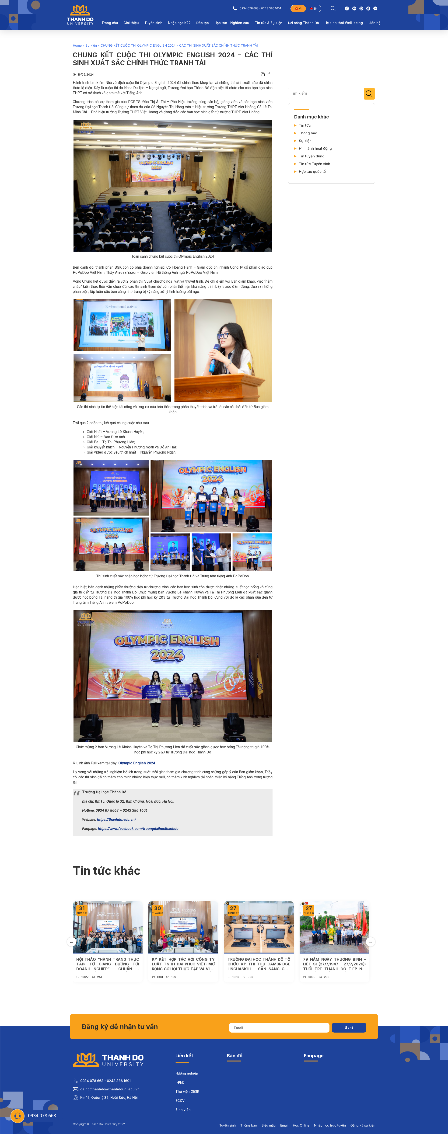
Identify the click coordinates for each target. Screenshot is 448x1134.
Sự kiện (91, 45)
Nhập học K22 (179, 23)
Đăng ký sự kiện (362, 1125)
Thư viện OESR (187, 1091)
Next (370, 942)
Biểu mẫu (269, 1125)
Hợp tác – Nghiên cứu (231, 23)
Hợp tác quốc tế (312, 172)
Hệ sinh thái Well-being (344, 23)
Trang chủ (110, 23)
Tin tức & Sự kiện (268, 23)
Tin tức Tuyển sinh (314, 164)
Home (77, 45)
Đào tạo (202, 23)
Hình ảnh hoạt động (315, 148)
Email (284, 1125)
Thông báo (308, 133)
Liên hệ (374, 23)
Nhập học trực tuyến (330, 1125)
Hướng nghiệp (186, 1073)
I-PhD (180, 1082)
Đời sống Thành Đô (303, 23)
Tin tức (305, 125)
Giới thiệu (131, 23)
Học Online (301, 1125)
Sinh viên (183, 1110)
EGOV (180, 1101)
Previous (71, 942)
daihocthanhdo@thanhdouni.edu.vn (110, 1089)
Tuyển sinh (153, 23)
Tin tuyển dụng (312, 156)
